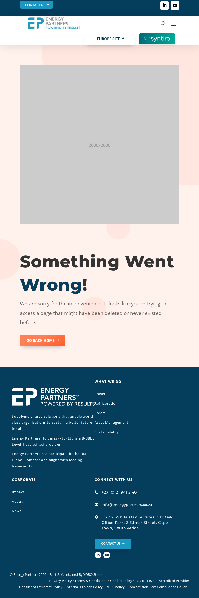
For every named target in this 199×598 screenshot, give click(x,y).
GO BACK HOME (40, 340)
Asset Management (112, 422)
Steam (100, 413)
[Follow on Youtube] (175, 5)
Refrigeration (106, 403)
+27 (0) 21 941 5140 (119, 492)
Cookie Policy (122, 580)
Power (100, 393)
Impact (18, 492)
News (17, 511)
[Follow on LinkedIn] (164, 5)
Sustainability (107, 432)
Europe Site (108, 38)
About (17, 501)
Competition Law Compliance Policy (157, 587)
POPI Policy (115, 587)
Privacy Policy (60, 580)
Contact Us (35, 5)
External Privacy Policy (84, 587)
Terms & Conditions (91, 580)
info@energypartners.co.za (127, 504)
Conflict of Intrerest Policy (40, 587)
